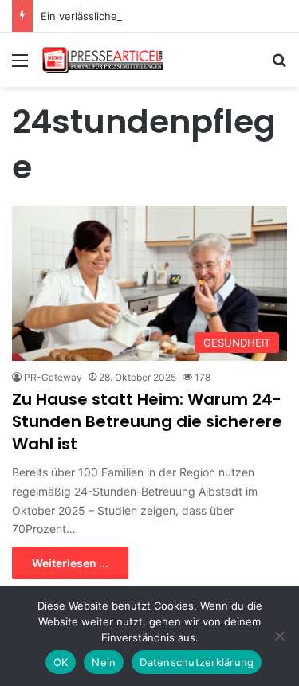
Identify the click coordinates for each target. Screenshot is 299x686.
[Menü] (20, 66)
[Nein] (279, 636)
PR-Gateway (53, 377)
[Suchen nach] (279, 66)
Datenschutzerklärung (197, 662)
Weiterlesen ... (70, 563)
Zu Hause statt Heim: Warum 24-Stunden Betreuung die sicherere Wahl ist (147, 421)
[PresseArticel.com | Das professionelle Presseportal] (103, 60)
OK (61, 662)
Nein (104, 662)
